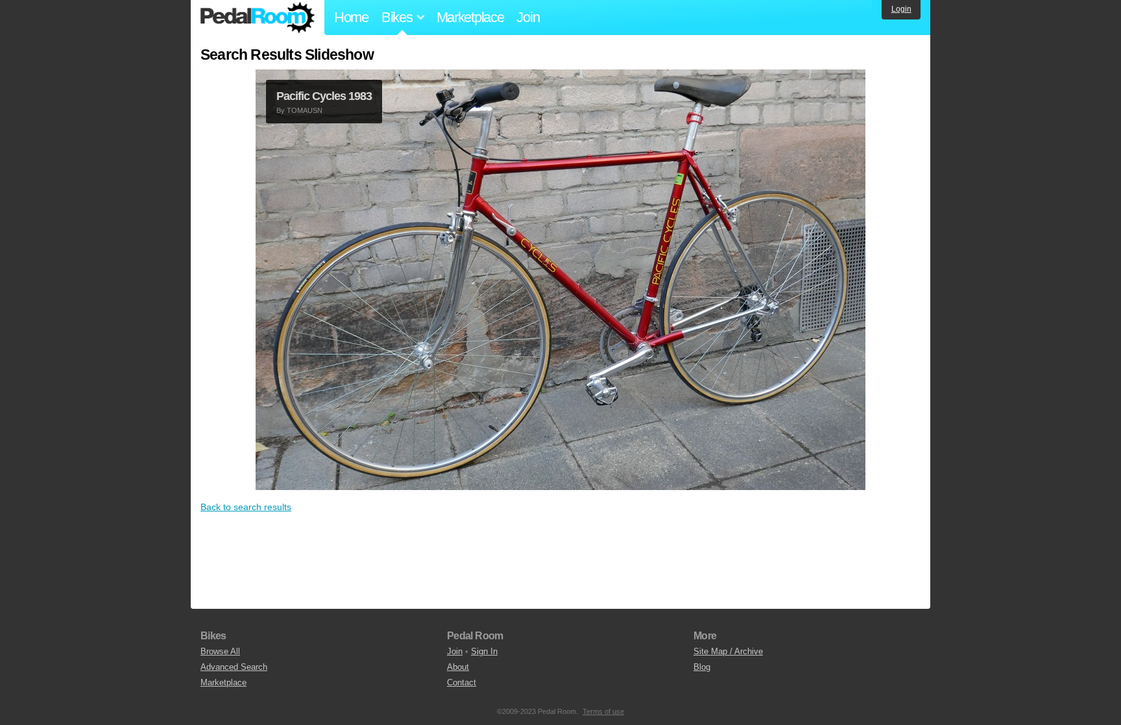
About (458, 667)
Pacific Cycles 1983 (324, 96)
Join (527, 17)
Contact (461, 682)
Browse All (220, 651)
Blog (701, 667)
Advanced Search (233, 667)
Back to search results (245, 507)
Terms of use (603, 711)
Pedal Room (257, 17)
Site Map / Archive (728, 651)
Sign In (484, 651)
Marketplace (470, 17)
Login (901, 9)
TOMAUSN (304, 110)
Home (351, 17)
